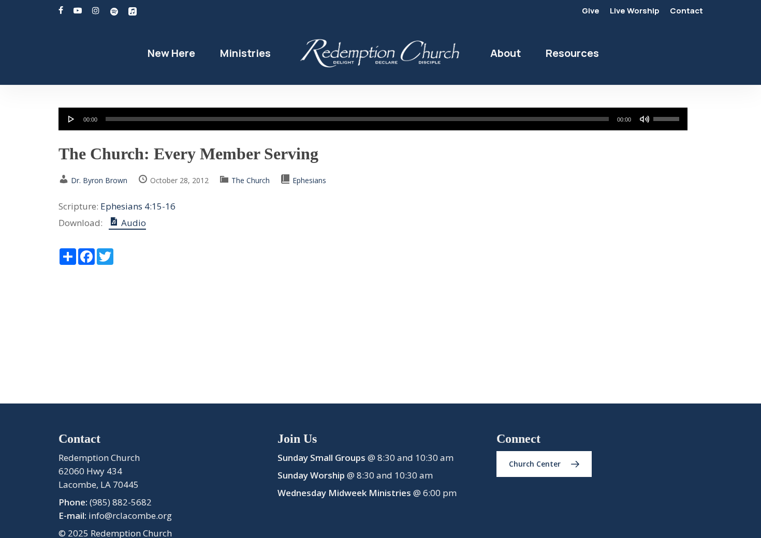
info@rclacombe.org (130, 515)
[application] (372, 119)
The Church (250, 180)
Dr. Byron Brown (99, 180)
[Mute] (644, 119)
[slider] (667, 115)
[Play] (71, 119)
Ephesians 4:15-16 (137, 206)
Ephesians (309, 180)
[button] (544, 464)
